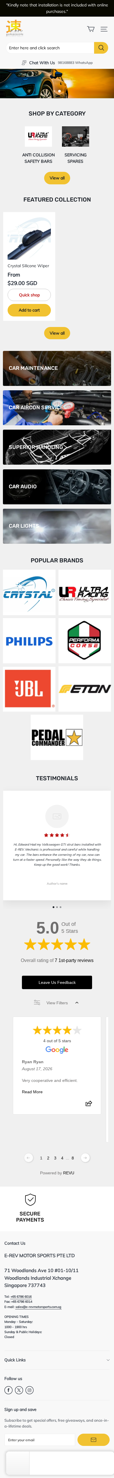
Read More (32, 1091)
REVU (68, 1173)
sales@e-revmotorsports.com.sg (38, 1307)
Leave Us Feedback (57, 982)
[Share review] (89, 1105)
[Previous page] (28, 1157)
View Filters (57, 1003)
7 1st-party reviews (74, 960)
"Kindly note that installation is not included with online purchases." (57, 8)
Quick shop (29, 295)
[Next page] (85, 1157)
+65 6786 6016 (21, 1297)
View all (57, 178)
